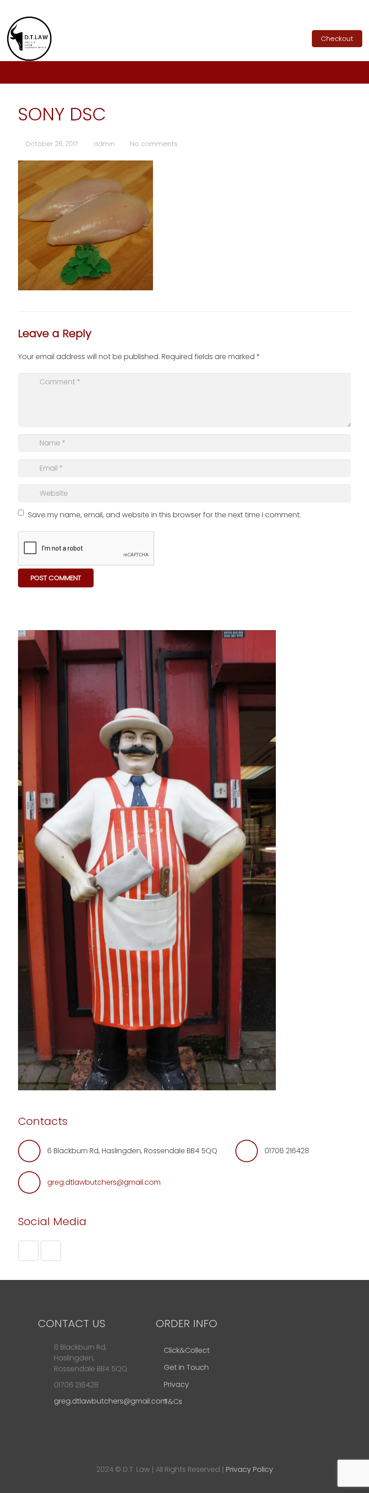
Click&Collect (187, 1350)
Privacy (176, 1384)
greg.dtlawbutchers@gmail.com (104, 1182)
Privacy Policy (249, 1469)
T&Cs (173, 1401)
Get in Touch (186, 1367)
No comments (154, 143)
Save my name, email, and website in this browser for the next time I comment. (164, 515)
